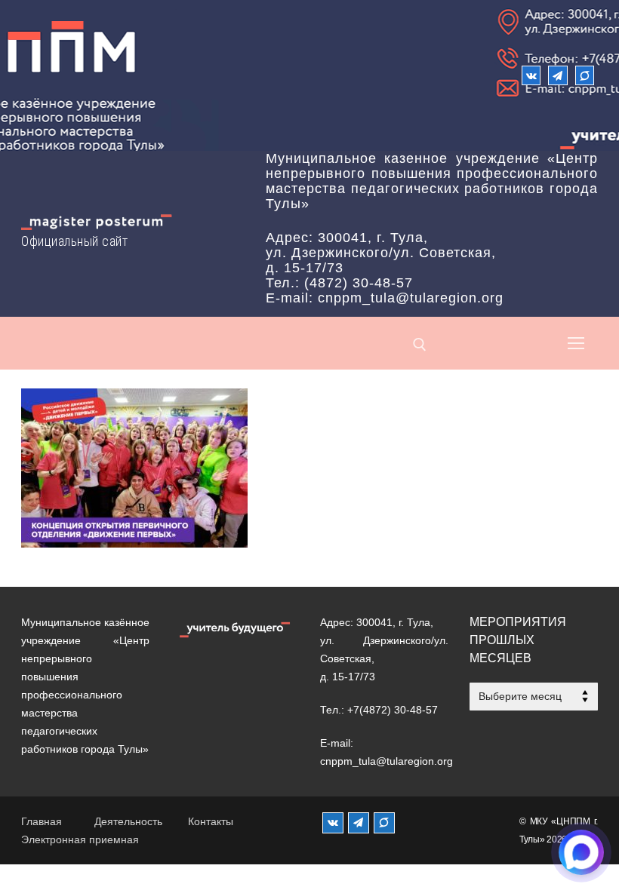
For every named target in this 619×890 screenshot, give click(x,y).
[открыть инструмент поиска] (420, 344)
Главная (41, 821)
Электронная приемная (80, 839)
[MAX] (384, 822)
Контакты (210, 821)
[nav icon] (576, 343)
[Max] (584, 75)
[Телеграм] (557, 75)
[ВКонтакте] (531, 75)
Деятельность (128, 821)
